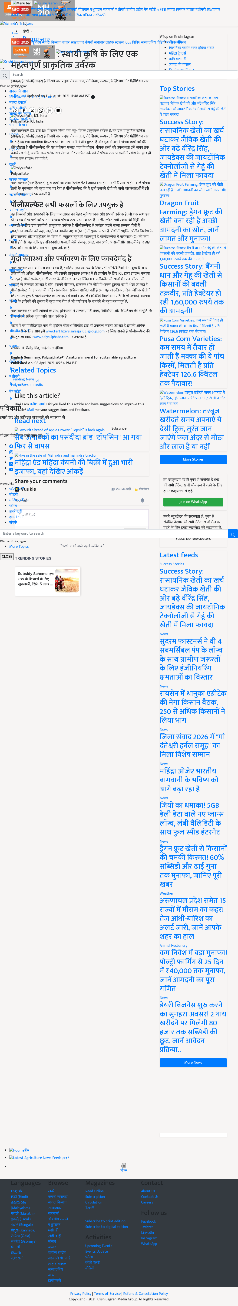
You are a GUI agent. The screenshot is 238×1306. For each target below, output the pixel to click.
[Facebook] (11, 445)
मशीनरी (120, 10)
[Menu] (22, 3)
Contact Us (150, 1197)
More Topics (19, 547)
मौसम (48, 10)
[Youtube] (11, 468)
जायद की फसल (20, 114)
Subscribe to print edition (105, 1221)
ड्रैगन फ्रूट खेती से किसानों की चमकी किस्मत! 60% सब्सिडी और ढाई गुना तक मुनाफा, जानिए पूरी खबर (193, 867)
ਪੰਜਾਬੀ (15, 1247)
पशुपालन (96, 10)
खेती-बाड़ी (59, 10)
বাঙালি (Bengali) (22, 1225)
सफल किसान (176, 10)
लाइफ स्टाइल (115, 42)
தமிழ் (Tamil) (21, 1219)
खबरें (51, 1191)
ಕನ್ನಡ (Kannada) (23, 1230)
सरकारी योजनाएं (78, 10)
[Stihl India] (33, 52)
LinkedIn (147, 1233)
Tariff (89, 1208)
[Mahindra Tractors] (72, 52)
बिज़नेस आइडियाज (21, 119)
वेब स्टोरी (150, 10)
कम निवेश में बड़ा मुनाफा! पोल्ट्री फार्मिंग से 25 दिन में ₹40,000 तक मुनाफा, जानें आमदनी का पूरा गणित (193, 971)
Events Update (96, 1251)
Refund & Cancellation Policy (145, 1294)
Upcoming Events (98, 1246)
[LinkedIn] (11, 462)
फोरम (13, 506)
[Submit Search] (233, 533)
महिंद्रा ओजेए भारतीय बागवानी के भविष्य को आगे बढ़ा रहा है (189, 780)
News (164, 634)
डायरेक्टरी (99, 15)
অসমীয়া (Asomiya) (23, 1241)
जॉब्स (123, 1170)
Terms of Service (107, 1294)
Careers (147, 1202)
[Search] (25, 22)
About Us (148, 1191)
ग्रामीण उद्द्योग (57, 1253)
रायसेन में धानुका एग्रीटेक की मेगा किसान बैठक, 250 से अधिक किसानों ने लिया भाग (193, 707)
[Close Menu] (2, 68)
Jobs (128, 42)
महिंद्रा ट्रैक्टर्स (17, 102)
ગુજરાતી (17, 1258)
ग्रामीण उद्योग (134, 10)
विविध (136, 42)
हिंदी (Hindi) (19, 1197)
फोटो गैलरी (54, 15)
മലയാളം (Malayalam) (20, 1205)
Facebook (148, 1221)
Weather (166, 893)
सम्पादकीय (38, 15)
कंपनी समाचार (20, 15)
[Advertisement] (193, 1100)
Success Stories (172, 564)
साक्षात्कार (213, 10)
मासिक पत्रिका (83, 15)
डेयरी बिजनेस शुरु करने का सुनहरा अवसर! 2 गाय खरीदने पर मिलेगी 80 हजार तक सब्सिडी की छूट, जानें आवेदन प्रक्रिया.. (193, 1027)
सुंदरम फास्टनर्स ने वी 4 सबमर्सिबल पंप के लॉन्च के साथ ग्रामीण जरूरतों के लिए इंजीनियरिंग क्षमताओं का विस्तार (191, 659)
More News (193, 1063)
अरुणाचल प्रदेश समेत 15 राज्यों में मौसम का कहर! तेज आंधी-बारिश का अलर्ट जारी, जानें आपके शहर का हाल (193, 919)
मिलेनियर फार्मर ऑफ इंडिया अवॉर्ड (32, 97)
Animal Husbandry (173, 946)
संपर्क (13, 523)
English (16, 1191)
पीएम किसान (18, 125)
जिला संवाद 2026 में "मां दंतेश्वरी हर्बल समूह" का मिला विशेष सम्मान (192, 746)
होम (33, 10)
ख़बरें (39, 10)
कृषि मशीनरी (17, 108)
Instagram (149, 1238)
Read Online (94, 1191)
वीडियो (67, 15)
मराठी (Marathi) (23, 1213)
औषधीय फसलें (58, 1219)
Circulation (93, 1202)
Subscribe (119, 428)
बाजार (190, 10)
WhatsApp (149, 1244)
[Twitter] (11, 457)
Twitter (147, 1227)
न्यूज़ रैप (36, 42)
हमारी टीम (16, 517)
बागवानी (108, 10)
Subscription (95, 1197)
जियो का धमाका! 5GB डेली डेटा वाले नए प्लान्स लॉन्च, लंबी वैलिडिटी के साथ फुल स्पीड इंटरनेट (192, 818)
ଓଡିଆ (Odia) (20, 1236)
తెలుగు (16, 1253)
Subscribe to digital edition (106, 1227)
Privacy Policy (80, 1294)
